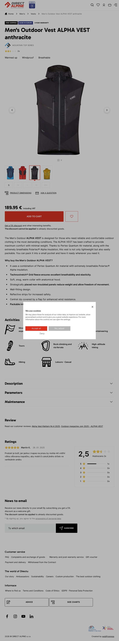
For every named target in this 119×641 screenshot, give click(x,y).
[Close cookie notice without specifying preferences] (92, 307)
